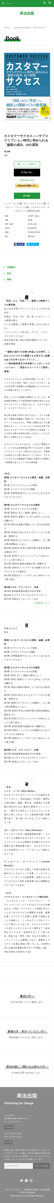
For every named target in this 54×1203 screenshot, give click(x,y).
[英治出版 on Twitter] (21, 1181)
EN (10, 1142)
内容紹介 (11, 267)
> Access (9, 1127)
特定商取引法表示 (31, 1190)
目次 (9, 273)
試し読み (27, 196)
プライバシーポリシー (14, 1190)
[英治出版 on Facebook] (26, 1181)
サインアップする (41, 1166)
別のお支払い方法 (27, 180)
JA (6, 1142)
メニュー (9, 3)
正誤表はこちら (42, 603)
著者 (9, 279)
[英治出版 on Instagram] (31, 1181)
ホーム (7, 28)
